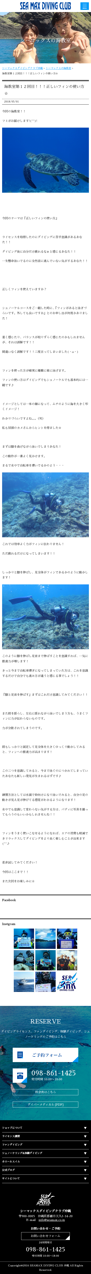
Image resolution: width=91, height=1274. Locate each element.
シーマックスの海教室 (58, 68)
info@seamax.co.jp (52, 1219)
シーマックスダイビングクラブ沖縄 (22, 68)
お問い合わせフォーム (45, 1235)
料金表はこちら (45, 1092)
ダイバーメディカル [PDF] (45, 1104)
